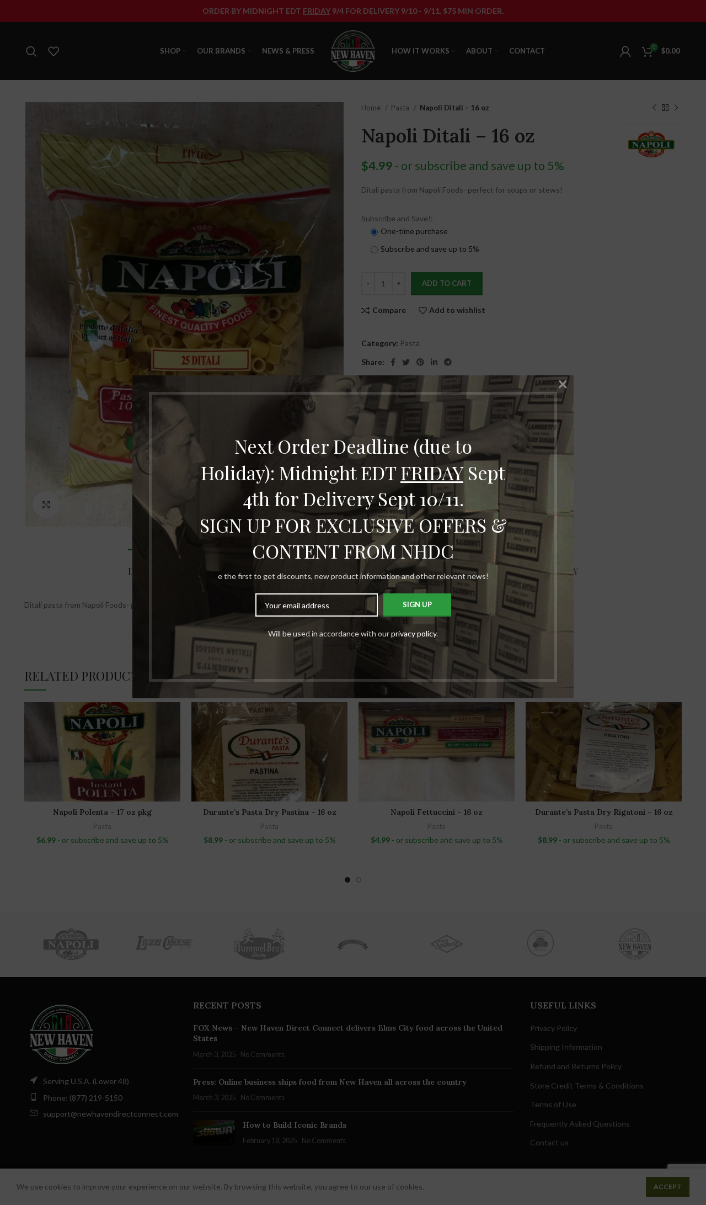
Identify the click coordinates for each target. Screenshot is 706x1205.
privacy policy (413, 633)
